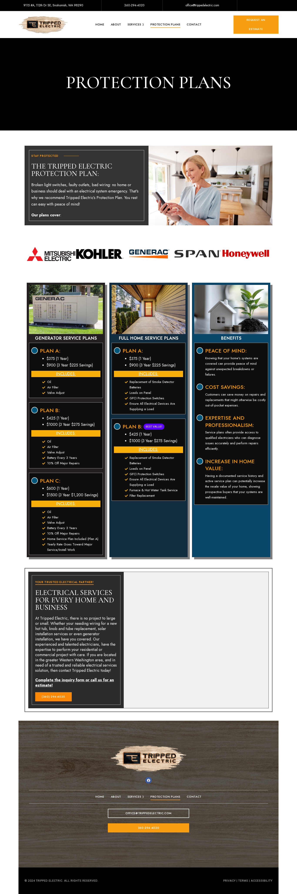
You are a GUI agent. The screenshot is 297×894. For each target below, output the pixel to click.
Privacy (229, 880)
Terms (243, 880)
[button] (256, 24)
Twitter (263, 5)
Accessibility (261, 880)
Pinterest (277, 5)
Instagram (270, 5)
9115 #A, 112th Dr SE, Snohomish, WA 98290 (53, 5)
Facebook (256, 5)
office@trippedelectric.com (202, 5)
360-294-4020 (134, 5)
